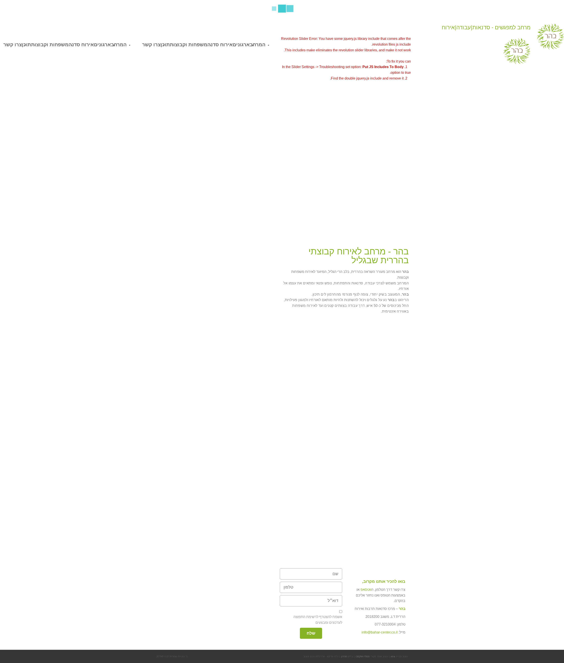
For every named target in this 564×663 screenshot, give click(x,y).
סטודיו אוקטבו (363, 656)
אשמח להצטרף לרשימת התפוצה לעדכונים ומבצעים (317, 619)
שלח (311, 633)
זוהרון (344, 656)
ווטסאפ (365, 589)
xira (393, 656)
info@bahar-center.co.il (380, 632)
